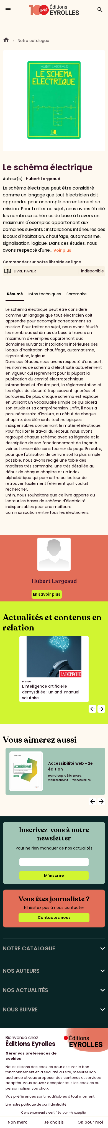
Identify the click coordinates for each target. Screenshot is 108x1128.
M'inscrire (54, 875)
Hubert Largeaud (43, 179)
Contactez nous (54, 917)
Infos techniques (45, 294)
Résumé (15, 294)
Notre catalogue (33, 40)
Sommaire (76, 294)
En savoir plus (46, 594)
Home (6, 40)
